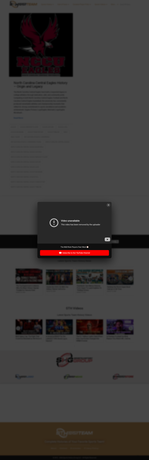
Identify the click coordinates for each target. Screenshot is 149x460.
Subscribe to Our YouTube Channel (76, 253)
